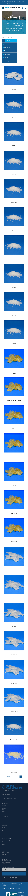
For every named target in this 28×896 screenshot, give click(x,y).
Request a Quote (6, 862)
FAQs (3, 841)
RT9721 (14, 626)
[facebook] (4, 877)
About (3, 851)
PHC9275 (14, 343)
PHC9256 (14, 315)
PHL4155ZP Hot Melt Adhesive (14, 400)
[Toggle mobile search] (22, 8)
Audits (3, 830)
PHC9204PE (14, 202)
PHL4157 (14, 428)
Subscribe (14, 874)
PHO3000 (14, 570)
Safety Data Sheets (6, 838)
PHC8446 (14, 174)
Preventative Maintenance (8, 832)
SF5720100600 (14, 711)
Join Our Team (5, 852)
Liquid (3, 806)
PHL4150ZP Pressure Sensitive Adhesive (14, 373)
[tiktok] (10, 877)
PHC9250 (14, 230)
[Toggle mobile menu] (25, 8)
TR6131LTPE (14, 768)
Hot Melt (4, 805)
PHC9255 (14, 287)
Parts (3, 819)
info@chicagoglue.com (10, 798)
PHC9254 (14, 259)
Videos (3, 844)
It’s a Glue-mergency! (7, 860)
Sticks (3, 811)
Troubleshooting (6, 840)
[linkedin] (16, 877)
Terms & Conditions (14, 888)
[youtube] (13, 877)
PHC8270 (14, 117)
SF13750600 (14, 654)
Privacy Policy (5, 888)
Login (3, 863)
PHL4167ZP (14, 513)
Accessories (5, 820)
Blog (3, 843)
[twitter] (7, 877)
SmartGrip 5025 (14, 739)
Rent (3, 828)
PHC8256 (14, 89)
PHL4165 (14, 485)
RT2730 (14, 598)
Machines (4, 817)
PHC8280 (14, 145)
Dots (3, 809)
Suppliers (4, 854)
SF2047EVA (14, 683)
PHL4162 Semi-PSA (14, 457)
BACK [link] (8, 776)
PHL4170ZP (14, 541)
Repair (3, 827)
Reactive (4, 808)
